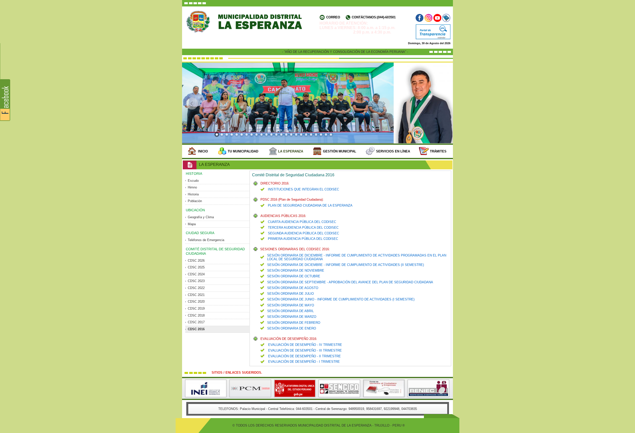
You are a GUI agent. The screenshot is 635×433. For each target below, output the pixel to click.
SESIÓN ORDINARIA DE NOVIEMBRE (295, 270)
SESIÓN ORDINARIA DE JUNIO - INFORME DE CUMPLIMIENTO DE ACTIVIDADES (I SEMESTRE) (340, 299)
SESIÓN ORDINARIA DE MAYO (290, 305)
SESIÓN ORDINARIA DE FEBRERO (293, 323)
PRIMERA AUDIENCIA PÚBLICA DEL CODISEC (303, 239)
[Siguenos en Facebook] (419, 18)
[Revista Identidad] (446, 18)
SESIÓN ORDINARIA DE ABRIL (290, 311)
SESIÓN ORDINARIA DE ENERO (291, 328)
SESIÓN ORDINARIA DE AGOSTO (292, 288)
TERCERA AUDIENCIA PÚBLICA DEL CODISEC (303, 227)
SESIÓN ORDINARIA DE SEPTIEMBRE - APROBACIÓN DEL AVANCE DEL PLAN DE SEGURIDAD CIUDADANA (350, 282)
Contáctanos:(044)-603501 (374, 17)
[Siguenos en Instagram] (428, 18)
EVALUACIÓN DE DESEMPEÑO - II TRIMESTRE (304, 356)
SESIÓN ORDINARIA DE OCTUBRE (293, 276)
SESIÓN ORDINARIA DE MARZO (291, 317)
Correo (333, 17)
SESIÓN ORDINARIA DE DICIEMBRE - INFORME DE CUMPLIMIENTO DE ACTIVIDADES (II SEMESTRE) (345, 265)
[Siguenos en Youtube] (437, 18)
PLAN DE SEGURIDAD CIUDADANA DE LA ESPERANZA (310, 205)
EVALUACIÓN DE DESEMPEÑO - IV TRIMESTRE (305, 345)
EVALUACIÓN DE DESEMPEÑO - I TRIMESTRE (304, 361)
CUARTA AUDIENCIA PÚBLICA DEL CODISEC (302, 222)
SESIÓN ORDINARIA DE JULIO (290, 293)
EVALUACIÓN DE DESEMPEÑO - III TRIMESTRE (305, 350)
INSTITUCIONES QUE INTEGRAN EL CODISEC (303, 189)
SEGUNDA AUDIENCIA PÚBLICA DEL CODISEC (303, 233)
